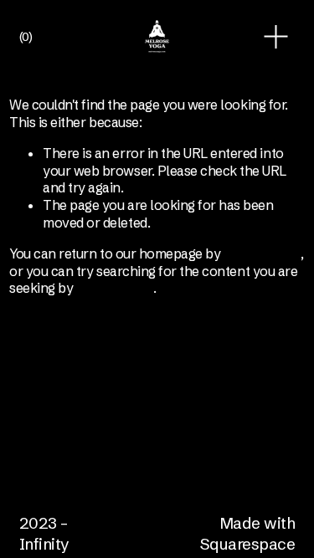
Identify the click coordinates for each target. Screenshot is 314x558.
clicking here (262, 253)
